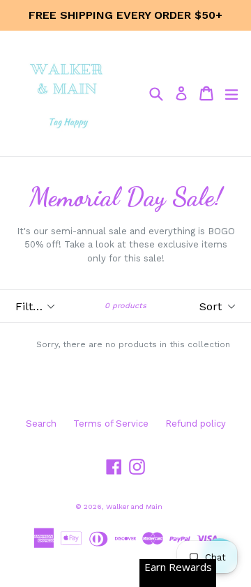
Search (41, 423)
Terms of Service (111, 423)
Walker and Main (134, 506)
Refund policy (195, 423)
